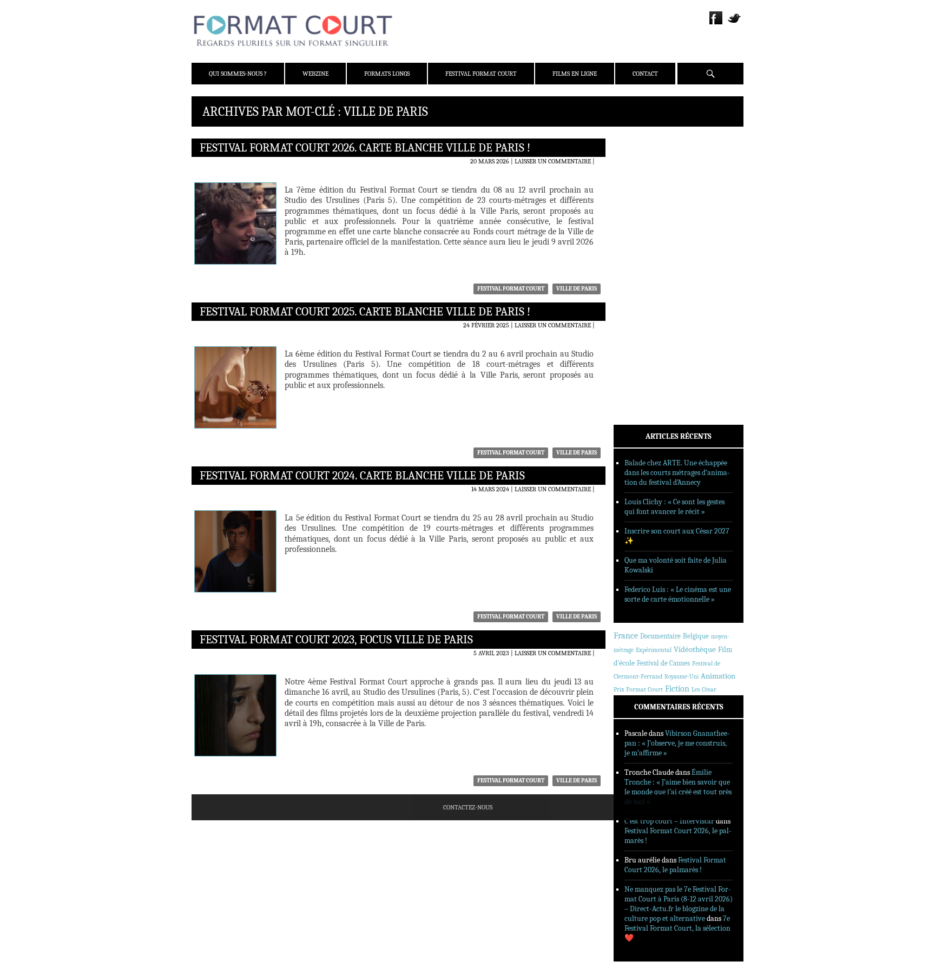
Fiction (677, 689)
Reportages (646, 299)
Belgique (696, 636)
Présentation (649, 167)
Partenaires (647, 209)
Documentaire (660, 636)
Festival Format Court (481, 73)
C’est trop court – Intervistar (669, 821)
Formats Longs (387, 73)
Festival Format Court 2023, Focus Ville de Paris (336, 640)
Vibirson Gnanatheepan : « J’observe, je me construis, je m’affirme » (677, 743)
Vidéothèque (695, 649)
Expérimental (653, 650)
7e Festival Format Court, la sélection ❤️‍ (677, 928)
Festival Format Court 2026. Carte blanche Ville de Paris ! (365, 148)
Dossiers (641, 271)
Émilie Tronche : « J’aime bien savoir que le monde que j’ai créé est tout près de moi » (678, 787)
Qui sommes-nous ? (238, 73)
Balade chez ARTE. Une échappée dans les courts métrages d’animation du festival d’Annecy (677, 472)
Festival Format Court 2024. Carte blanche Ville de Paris (362, 476)
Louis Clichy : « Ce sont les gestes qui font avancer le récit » (674, 506)
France (626, 636)
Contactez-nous (467, 807)
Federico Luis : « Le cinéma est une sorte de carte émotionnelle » (677, 594)
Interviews (646, 285)
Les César (704, 689)
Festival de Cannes (663, 663)
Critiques (643, 257)
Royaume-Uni (681, 676)
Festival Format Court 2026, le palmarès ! (675, 864)
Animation (718, 676)
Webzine (315, 73)
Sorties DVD (647, 313)
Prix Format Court (638, 689)
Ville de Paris (576, 288)
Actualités (646, 243)
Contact (645, 73)
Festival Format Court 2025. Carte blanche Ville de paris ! (365, 312)
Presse (638, 195)
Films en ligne (574, 73)
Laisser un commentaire (553, 161)
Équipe (639, 181)
